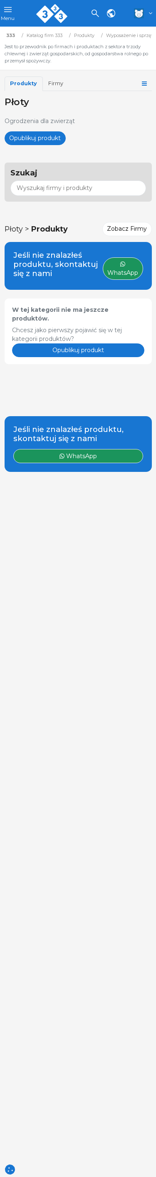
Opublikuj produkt (35, 138)
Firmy (55, 83)
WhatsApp (80, 456)
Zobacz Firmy (127, 228)
